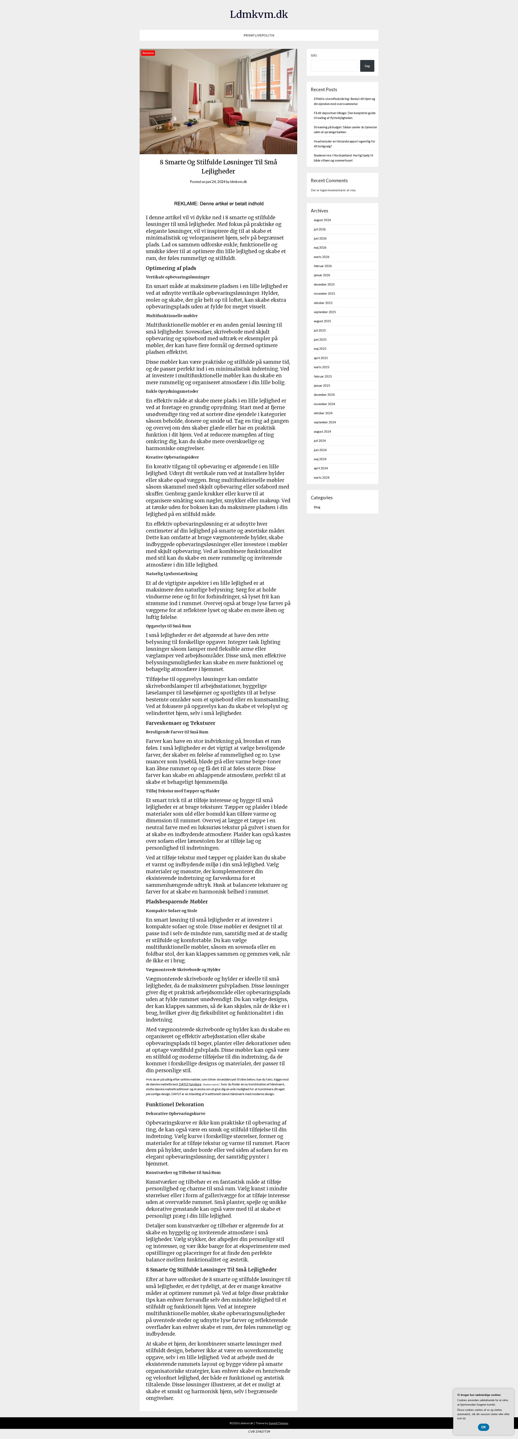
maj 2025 (320, 348)
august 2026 (322, 220)
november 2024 (324, 404)
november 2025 (324, 293)
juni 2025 (320, 339)
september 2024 (325, 422)
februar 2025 (323, 376)
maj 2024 (320, 459)
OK (483, 1427)
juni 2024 (320, 450)
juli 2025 (320, 330)
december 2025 (324, 284)
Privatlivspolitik (259, 35)
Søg (314, 55)
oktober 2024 (323, 413)
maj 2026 (320, 247)
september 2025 (325, 312)
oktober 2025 (323, 303)
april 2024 (321, 468)
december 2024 (324, 394)
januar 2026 (322, 275)
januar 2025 (322, 385)
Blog (317, 507)
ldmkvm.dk (238, 182)
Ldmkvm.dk (259, 14)
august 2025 (322, 321)
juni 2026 (320, 238)
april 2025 (321, 358)
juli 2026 (320, 229)
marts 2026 (321, 257)
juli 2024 (320, 440)
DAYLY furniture (190, 1084)
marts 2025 (321, 367)
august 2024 (322, 431)
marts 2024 (321, 477)
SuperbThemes (278, 1423)
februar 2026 (323, 266)
